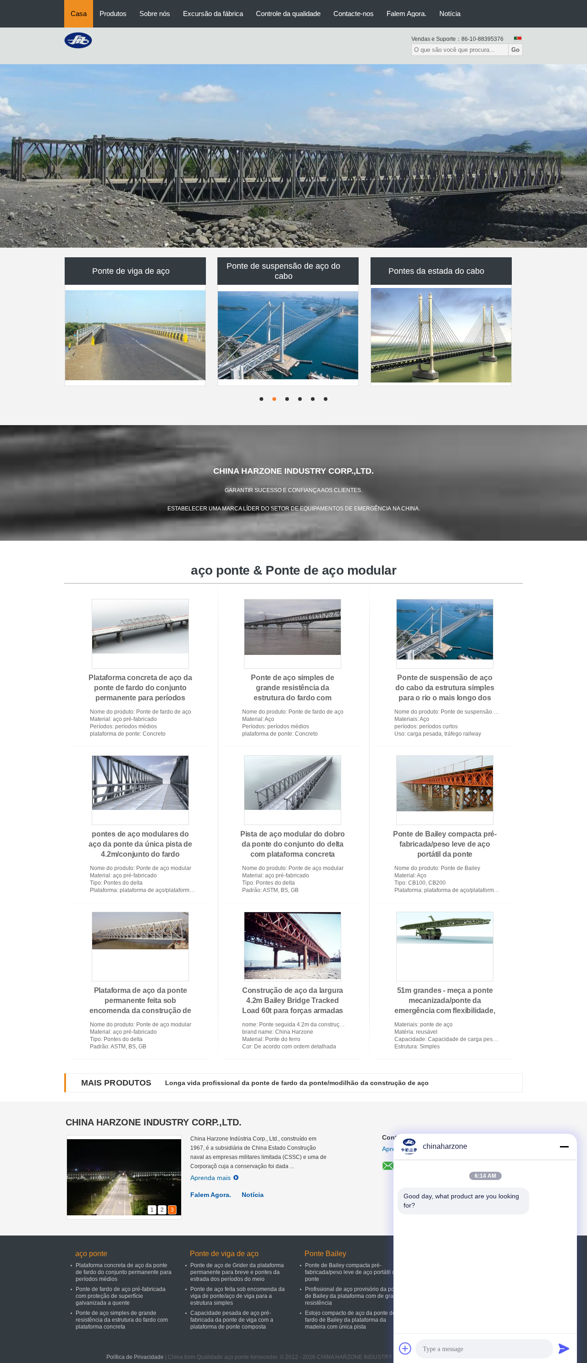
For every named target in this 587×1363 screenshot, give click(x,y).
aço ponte (91, 1254)
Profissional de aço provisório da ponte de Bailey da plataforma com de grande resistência (354, 1296)
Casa (79, 13)
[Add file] (405, 1348)
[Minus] (564, 1146)
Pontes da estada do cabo (436, 271)
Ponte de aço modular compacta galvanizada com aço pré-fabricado (272, 1082)
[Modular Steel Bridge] (293, 156)
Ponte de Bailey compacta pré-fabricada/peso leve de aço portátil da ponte (445, 844)
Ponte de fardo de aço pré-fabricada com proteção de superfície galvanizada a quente (121, 1296)
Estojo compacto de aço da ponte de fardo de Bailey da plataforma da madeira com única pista (350, 1320)
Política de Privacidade (135, 1357)
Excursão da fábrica (213, 13)
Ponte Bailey (325, 1254)
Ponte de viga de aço (131, 271)
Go (515, 49)
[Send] (564, 1348)
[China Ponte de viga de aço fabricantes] (135, 335)
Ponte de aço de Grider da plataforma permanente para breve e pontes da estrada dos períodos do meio (237, 1272)
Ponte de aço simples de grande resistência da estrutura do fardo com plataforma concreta (122, 1320)
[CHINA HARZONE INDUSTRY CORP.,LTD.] (78, 40)
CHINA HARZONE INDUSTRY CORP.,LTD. (154, 1122)
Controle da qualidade (288, 13)
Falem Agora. (406, 13)
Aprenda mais (210, 1177)
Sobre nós (154, 13)
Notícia (449, 13)
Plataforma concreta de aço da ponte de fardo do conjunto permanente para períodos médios (124, 1272)
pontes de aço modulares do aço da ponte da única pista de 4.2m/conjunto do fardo (140, 844)
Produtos (113, 13)
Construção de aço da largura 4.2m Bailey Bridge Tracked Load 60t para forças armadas (292, 1000)
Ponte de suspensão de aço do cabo (283, 271)
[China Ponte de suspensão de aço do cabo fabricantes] (288, 335)
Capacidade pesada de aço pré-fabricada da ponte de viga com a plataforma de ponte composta (231, 1320)
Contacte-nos (353, 13)
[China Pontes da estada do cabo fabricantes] (441, 335)
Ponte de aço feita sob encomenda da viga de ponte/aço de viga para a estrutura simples (237, 1296)
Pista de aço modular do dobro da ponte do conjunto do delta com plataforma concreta (292, 844)
